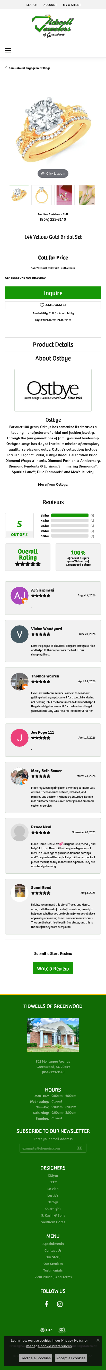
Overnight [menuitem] (53, 1208)
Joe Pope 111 (42, 732)
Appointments (53, 1243)
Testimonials (53, 1270)
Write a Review (53, 968)
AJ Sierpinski (42, 590)
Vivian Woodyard (46, 628)
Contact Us (53, 1250)
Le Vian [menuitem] (53, 1188)
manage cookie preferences (49, 1346)
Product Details (53, 344)
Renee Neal (41, 827)
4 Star (45, 520)
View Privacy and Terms (53, 1276)
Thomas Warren (45, 676)
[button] (31, 4)
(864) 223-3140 (53, 219)
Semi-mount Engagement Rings (29, 67)
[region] (53, 132)
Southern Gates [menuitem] (53, 1221)
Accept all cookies (70, 1358)
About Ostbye (53, 358)
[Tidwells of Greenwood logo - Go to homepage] (53, 26)
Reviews (53, 501)
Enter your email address (53, 1138)
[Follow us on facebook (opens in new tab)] (46, 1304)
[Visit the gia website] (46, 1330)
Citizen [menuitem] (53, 1175)
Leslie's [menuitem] (53, 1195)
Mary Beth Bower (46, 770)
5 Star (45, 515)
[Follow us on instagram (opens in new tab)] (59, 1304)
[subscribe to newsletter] (79, 1147)
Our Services (53, 1263)
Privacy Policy (72, 1340)
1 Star (45, 535)
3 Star (45, 525)
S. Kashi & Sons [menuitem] (53, 1215)
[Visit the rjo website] (62, 1330)
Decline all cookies (36, 1358)
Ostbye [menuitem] (53, 1201)
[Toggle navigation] (8, 50)
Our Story (53, 1256)
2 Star (45, 530)
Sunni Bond (41, 887)
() (92, 515)
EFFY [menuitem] (53, 1181)
